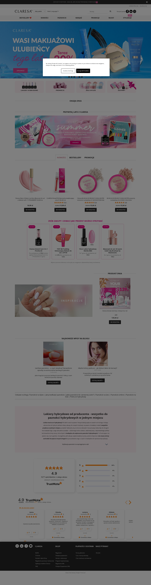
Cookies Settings (68, 71)
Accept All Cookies (83, 71)
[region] (76, 67)
